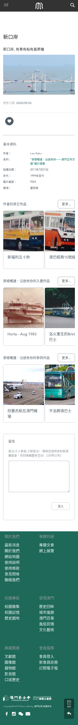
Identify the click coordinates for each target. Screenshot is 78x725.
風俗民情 (46, 624)
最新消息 (12, 545)
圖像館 (10, 662)
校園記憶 (12, 612)
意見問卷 (12, 574)
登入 (61, 506)
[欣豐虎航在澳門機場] (23, 385)
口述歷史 (12, 680)
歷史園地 (12, 618)
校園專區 (12, 598)
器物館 (10, 668)
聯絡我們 (12, 580)
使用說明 (12, 562)
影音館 (10, 674)
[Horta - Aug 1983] (23, 308)
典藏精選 (12, 648)
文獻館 (10, 656)
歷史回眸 (46, 606)
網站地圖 (12, 557)
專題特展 (46, 536)
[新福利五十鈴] (23, 231)
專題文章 (46, 545)
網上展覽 (46, 551)
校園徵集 (12, 606)
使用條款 (12, 568)
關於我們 (12, 536)
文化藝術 (46, 630)
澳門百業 (46, 618)
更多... (66, 204)
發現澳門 (46, 598)
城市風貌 (46, 612)
